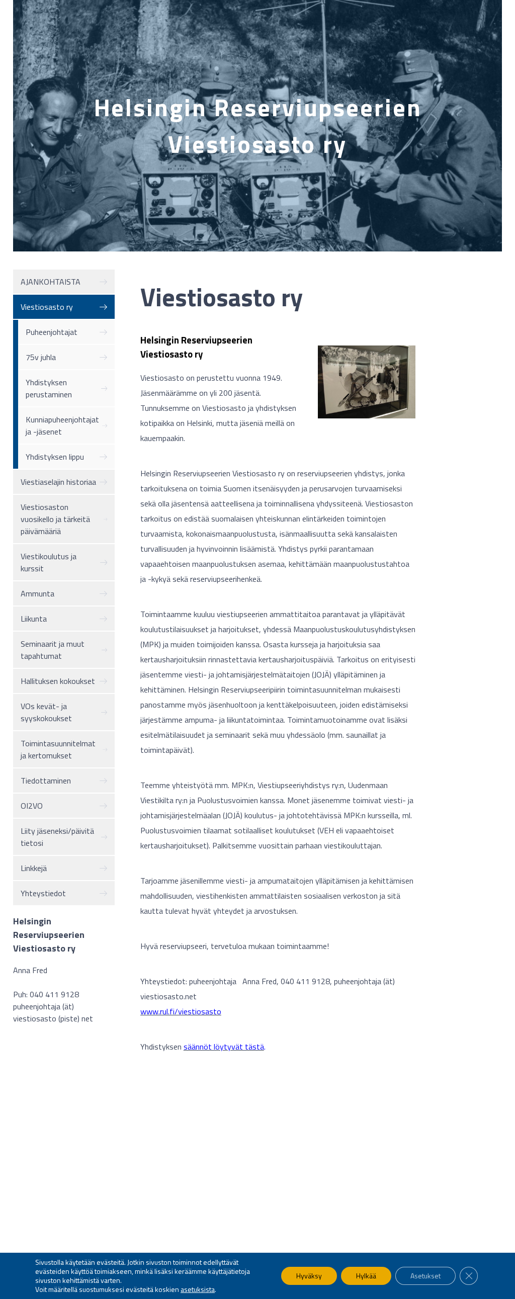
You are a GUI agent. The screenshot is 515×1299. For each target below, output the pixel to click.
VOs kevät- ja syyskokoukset (46, 712)
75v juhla (41, 357)
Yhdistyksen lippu (55, 457)
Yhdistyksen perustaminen (49, 388)
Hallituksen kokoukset (58, 681)
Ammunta (37, 593)
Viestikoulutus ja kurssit (48, 562)
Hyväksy (309, 1275)
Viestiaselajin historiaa (58, 482)
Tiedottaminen (46, 780)
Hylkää (366, 1275)
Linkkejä (34, 868)
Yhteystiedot (43, 893)
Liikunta (34, 619)
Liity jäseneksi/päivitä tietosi (57, 837)
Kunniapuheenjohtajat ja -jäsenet (62, 425)
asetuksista (198, 1289)
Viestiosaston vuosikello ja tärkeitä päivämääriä (55, 519)
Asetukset (425, 1275)
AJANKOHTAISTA (50, 282)
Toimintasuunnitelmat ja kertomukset (58, 749)
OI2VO (32, 806)
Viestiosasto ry (47, 307)
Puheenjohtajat (51, 332)
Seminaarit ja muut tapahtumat (52, 650)
